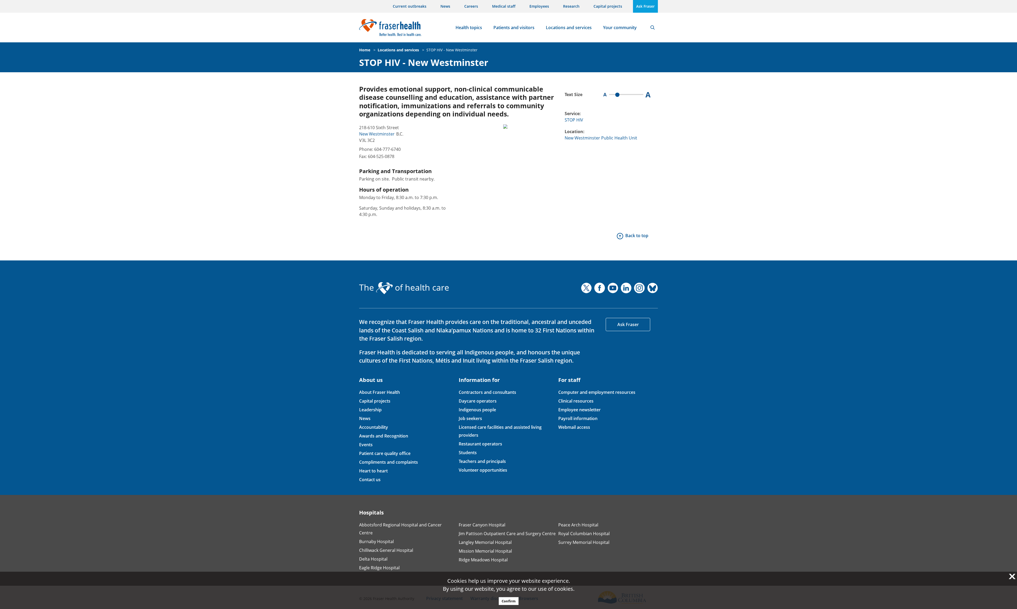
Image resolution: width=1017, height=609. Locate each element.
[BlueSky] (652, 288)
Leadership (370, 410)
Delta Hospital (373, 559)
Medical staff (503, 6)
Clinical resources (576, 401)
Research (571, 6)
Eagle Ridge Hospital (379, 568)
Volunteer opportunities (483, 470)
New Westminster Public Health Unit (601, 138)
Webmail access (574, 427)
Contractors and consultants (487, 392)
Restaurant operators (480, 444)
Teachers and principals (482, 461)
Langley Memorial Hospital (485, 542)
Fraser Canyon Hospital (482, 525)
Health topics (469, 27)
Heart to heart (373, 471)
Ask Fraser (645, 6)
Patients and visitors (513, 27)
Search (652, 27)
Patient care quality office (385, 453)
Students (468, 452)
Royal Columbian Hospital (584, 533)
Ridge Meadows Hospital (483, 560)
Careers (471, 6)
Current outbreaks (409, 6)
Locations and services (569, 27)
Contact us (370, 479)
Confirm (509, 601)
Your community (620, 27)
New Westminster (377, 134)
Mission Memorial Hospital (485, 551)
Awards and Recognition (383, 436)
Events (366, 445)
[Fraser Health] (390, 27)
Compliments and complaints (388, 462)
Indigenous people (477, 410)
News (445, 6)
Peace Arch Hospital (578, 525)
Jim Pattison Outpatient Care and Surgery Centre (507, 533)
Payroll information (577, 418)
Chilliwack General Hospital (386, 550)
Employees (539, 6)
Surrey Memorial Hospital (583, 542)
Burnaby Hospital (376, 541)
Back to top (636, 235)
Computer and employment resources (596, 392)
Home (364, 49)
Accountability (373, 427)
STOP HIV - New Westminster (452, 49)
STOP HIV (574, 120)
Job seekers (470, 418)
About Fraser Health (379, 392)
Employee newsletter (579, 410)
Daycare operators (478, 401)
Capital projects (608, 6)
